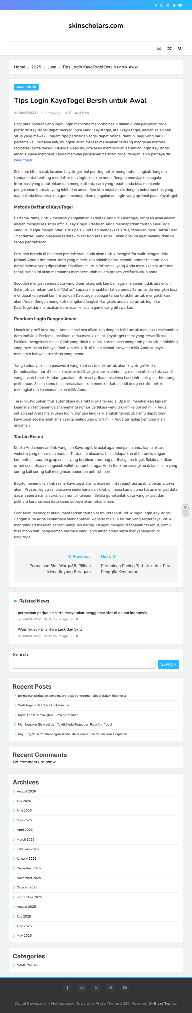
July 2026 (24, 801)
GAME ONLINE (26, 87)
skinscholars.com (96, 25)
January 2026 (26, 858)
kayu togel (23, 160)
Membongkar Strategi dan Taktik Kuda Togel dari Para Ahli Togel (65, 724)
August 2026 (26, 791)
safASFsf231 (28, 113)
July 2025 (24, 916)
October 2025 (27, 887)
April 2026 (25, 830)
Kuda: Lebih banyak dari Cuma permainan (48, 715)
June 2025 (24, 926)
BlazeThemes (165, 1003)
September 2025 (29, 897)
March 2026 (25, 839)
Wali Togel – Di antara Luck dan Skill (50, 629)
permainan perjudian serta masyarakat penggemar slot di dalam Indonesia (82, 612)
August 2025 (26, 906)
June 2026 (24, 810)
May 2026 (24, 820)
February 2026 (28, 849)
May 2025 (24, 935)
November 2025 (29, 878)
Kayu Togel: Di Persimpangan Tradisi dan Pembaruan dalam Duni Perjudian (72, 734)
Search (20, 654)
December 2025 (29, 868)
